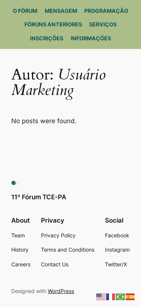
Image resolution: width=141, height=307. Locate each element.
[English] (101, 296)
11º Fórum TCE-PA (38, 197)
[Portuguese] (121, 296)
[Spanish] (130, 296)
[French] (111, 296)
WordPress (61, 291)
